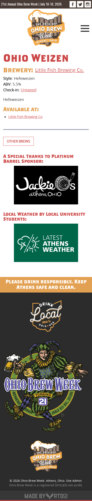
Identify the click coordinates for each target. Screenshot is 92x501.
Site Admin (74, 481)
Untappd (28, 89)
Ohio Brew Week (32, 481)
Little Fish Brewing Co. (59, 70)
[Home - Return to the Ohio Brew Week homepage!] (46, 29)
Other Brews (18, 141)
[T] (80, 4)
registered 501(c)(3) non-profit (60, 485)
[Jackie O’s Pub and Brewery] (46, 186)
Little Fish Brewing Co (25, 116)
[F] (73, 4)
